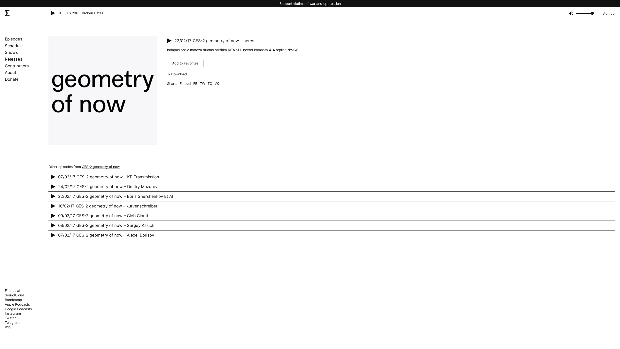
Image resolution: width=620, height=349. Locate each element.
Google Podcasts (18, 309)
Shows (11, 52)
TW (202, 83)
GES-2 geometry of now (101, 167)
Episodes (13, 39)
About (10, 72)
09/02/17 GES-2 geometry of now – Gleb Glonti (103, 215)
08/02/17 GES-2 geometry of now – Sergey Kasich (106, 225)
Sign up (609, 13)
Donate (12, 79)
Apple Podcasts (17, 304)
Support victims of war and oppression (310, 3)
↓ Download (177, 74)
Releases (13, 59)
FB (195, 83)
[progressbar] (584, 13)
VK (217, 83)
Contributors (17, 65)
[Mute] (570, 13)
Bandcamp (13, 300)
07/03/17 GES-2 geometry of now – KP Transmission (108, 176)
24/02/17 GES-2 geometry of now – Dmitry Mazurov (107, 186)
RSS (8, 327)
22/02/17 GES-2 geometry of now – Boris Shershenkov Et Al (115, 196)
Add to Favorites (185, 63)
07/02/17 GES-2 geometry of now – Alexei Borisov (106, 235)
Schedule (14, 45)
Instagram (13, 313)
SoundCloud (14, 295)
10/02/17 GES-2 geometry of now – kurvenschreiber (107, 206)
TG (210, 83)
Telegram (12, 322)
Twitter (10, 318)
